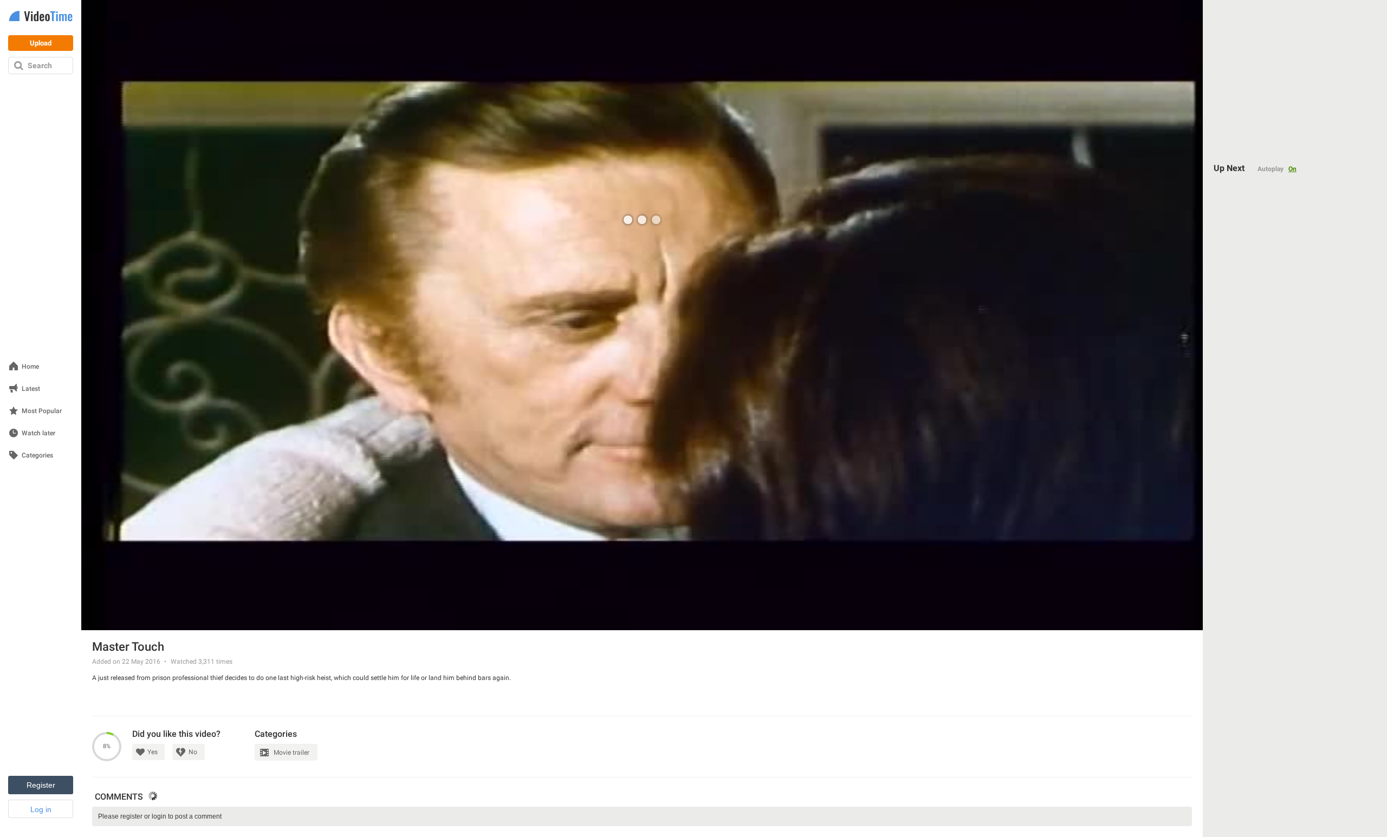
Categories (37, 455)
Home (30, 366)
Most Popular (42, 411)
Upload (40, 43)
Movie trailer (291, 752)
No (193, 752)
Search (40, 65)
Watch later (38, 433)
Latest (31, 389)
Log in (40, 809)
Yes (152, 752)
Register (41, 785)
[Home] (40, 17)
